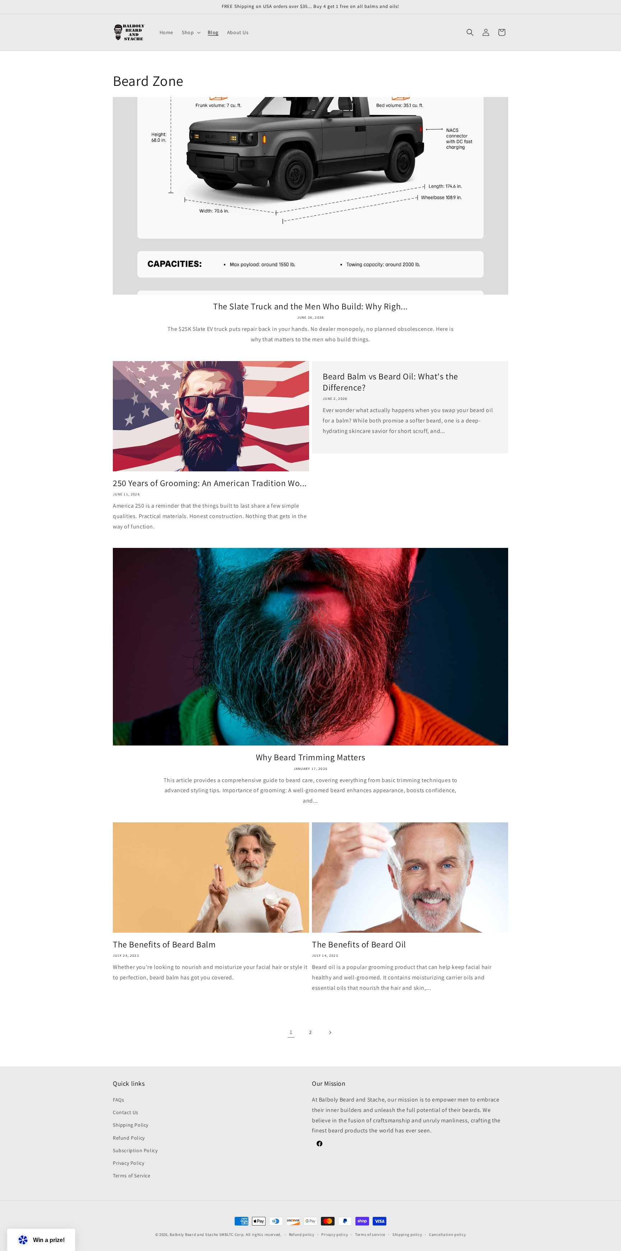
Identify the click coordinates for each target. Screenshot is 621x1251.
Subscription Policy (135, 1150)
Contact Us (125, 1112)
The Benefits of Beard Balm (164, 944)
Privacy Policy (128, 1163)
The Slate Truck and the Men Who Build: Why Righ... (310, 306)
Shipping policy (407, 1234)
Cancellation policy (447, 1234)
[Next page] (330, 1032)
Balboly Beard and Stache (194, 1234)
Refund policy (301, 1234)
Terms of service (370, 1234)
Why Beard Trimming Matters (310, 757)
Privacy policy (334, 1234)
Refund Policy (129, 1138)
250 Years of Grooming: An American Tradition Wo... (210, 483)
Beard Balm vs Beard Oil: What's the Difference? (390, 382)
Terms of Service (132, 1175)
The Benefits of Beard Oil (359, 944)
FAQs (118, 1100)
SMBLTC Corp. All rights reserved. (250, 1234)
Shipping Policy (130, 1125)
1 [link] (291, 1032)
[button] (190, 32)
